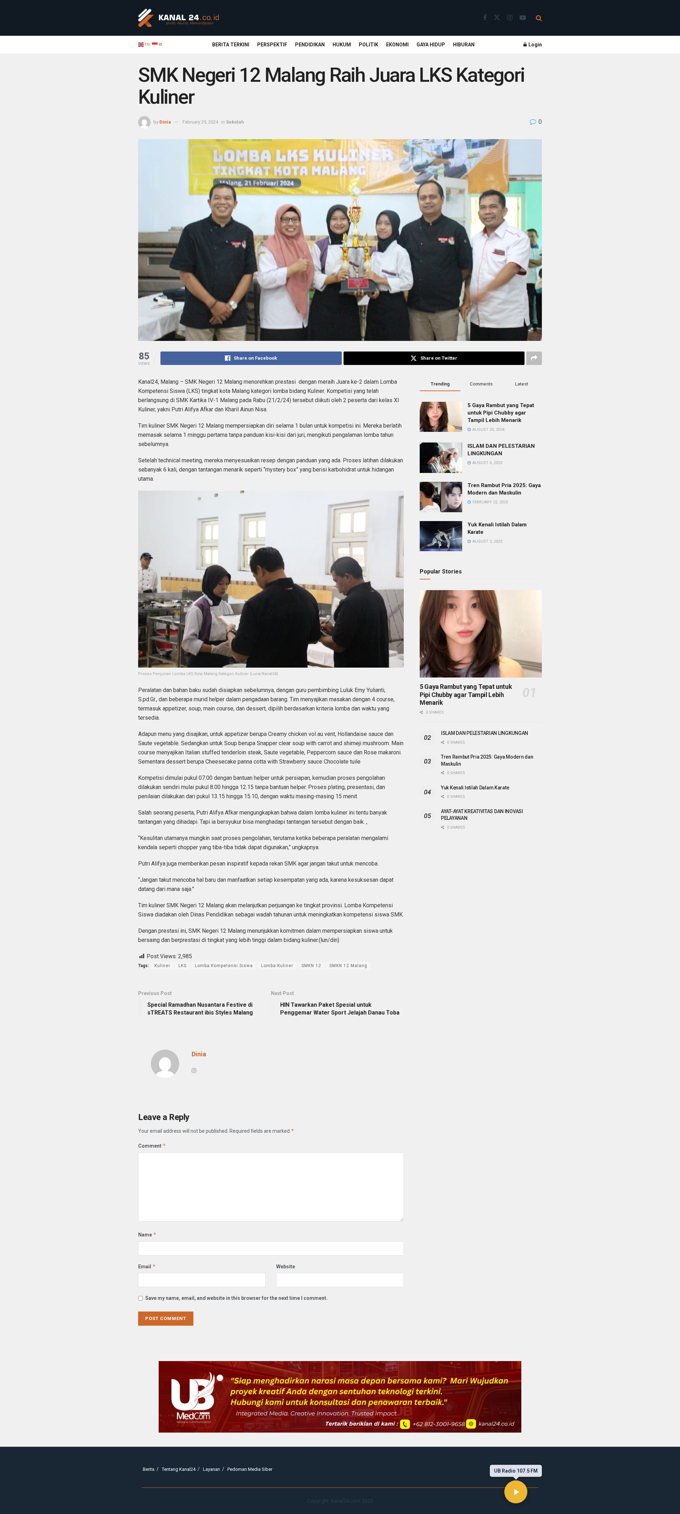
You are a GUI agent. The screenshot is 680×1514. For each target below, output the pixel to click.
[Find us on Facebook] (485, 18)
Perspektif (272, 44)
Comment (152, 1145)
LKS (182, 965)
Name (147, 1234)
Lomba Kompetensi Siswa (224, 965)
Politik (368, 44)
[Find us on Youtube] (523, 18)
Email (147, 1266)
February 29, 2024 (200, 122)
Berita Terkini (230, 44)
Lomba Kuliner (277, 965)
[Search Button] (539, 18)
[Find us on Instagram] (509, 18)
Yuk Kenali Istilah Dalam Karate (475, 787)
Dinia (165, 122)
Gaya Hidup (430, 44)
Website (285, 1266)
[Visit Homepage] (178, 18)
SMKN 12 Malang (348, 965)
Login (534, 44)
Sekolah (235, 122)
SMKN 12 (311, 965)
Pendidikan (310, 44)
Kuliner (162, 965)
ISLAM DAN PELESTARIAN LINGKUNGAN (484, 733)
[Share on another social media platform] (534, 358)
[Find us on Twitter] (497, 17)
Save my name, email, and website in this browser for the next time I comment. (236, 1298)
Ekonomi (397, 44)
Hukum (342, 44)
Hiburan (464, 44)
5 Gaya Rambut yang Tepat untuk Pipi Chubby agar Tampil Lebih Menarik (501, 412)
